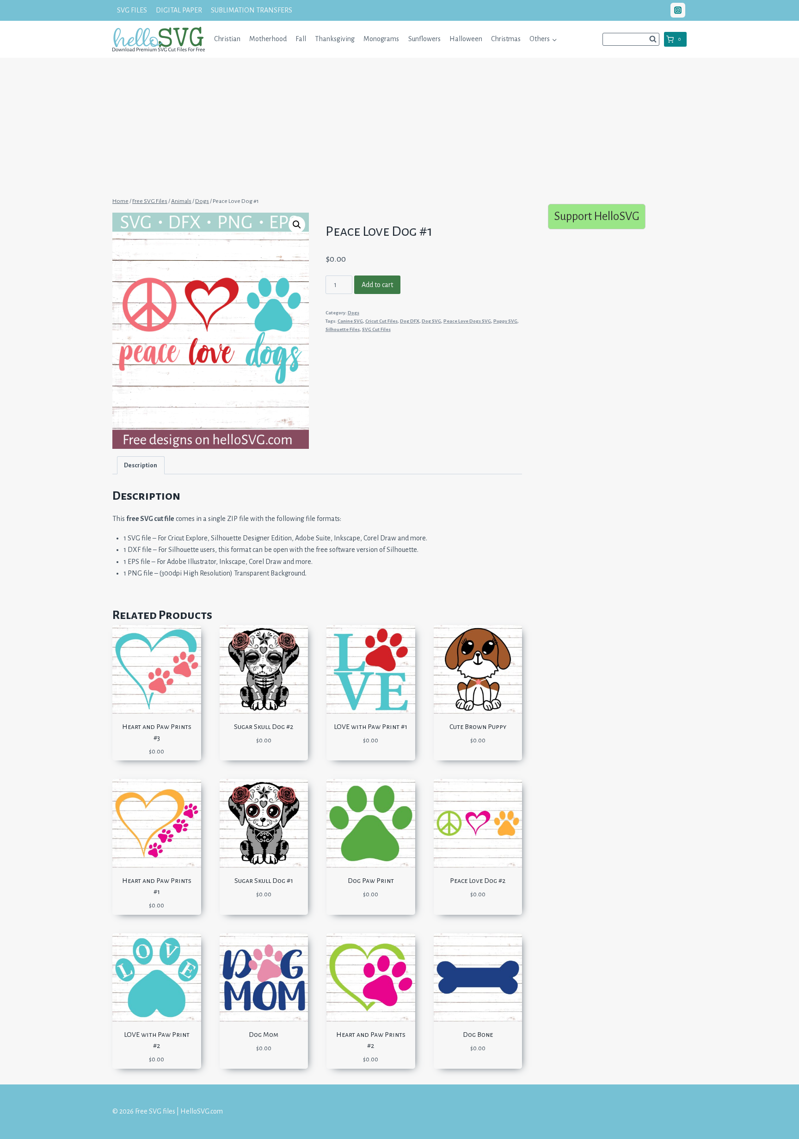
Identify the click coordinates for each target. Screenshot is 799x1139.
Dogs (353, 312)
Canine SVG (350, 321)
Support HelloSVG (596, 216)
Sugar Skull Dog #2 (263, 726)
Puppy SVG (505, 321)
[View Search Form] (630, 39)
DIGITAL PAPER (179, 10)
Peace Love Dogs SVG (467, 321)
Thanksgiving (335, 39)
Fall (300, 39)
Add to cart (377, 284)
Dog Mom (263, 1034)
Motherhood (268, 39)
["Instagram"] (677, 10)
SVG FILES (132, 10)
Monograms (381, 39)
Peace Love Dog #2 (477, 880)
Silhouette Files (343, 329)
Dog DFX (409, 321)
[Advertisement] (399, 126)
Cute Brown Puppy (477, 726)
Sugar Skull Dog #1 (263, 880)
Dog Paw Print (371, 880)
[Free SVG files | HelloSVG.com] (158, 39)
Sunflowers (424, 39)
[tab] (141, 465)
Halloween (465, 39)
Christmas (506, 39)
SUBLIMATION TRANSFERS (251, 10)
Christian (227, 39)
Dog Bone (478, 1034)
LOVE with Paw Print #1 (370, 726)
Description (140, 465)
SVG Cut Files (376, 329)
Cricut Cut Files (381, 321)
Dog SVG (431, 321)
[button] (554, 39)
